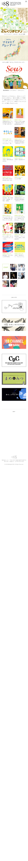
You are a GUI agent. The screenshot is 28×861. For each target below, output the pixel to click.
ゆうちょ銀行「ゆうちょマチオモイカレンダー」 (14, 62)
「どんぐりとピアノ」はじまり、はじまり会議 (14, 34)
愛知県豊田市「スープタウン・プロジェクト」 (14, 90)
